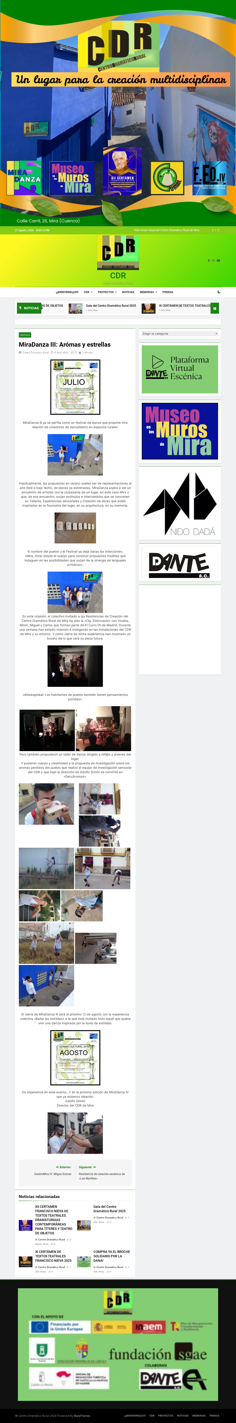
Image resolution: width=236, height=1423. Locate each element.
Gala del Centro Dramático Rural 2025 (176, 230)
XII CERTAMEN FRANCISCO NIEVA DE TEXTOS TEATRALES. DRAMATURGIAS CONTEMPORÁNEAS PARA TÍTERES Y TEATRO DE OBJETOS (53, 1220)
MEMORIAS (147, 292)
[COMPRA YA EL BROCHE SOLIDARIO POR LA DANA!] (196, 310)
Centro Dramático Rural (51, 1239)
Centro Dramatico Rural (35, 352)
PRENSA (167, 292)
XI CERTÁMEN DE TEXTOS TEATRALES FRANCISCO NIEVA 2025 (140, 305)
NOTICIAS (128, 292)
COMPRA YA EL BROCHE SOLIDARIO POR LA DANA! (111, 1256)
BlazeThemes (82, 1415)
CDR (118, 275)
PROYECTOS (106, 292)
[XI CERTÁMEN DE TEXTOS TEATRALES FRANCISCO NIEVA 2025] (88, 310)
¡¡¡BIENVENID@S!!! (67, 292)
